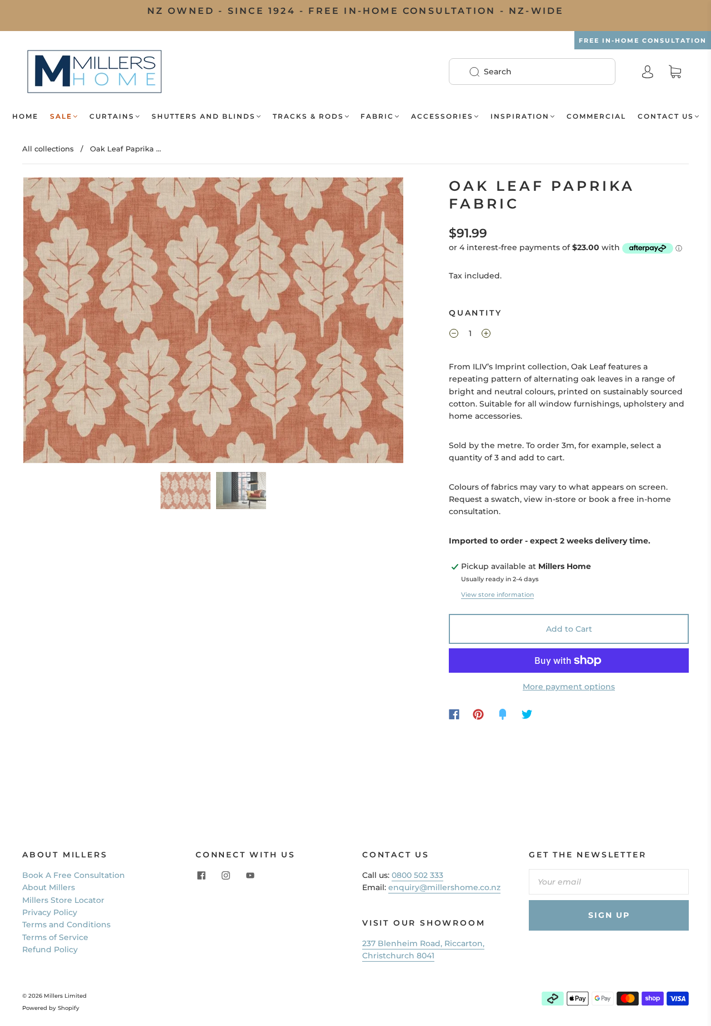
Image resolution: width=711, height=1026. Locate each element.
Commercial (596, 116)
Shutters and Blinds (204, 116)
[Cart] (675, 72)
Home (25, 116)
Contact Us (666, 116)
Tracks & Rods (308, 116)
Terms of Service (55, 937)
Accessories (442, 116)
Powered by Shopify (50, 1008)
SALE (61, 116)
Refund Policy (50, 949)
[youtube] (250, 876)
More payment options (569, 687)
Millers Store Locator (63, 900)
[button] (61, 322)
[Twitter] (527, 714)
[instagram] (225, 876)
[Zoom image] (213, 322)
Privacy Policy (49, 912)
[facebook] (201, 876)
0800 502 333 (417, 875)
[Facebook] (454, 714)
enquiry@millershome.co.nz (444, 887)
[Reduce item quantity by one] (454, 335)
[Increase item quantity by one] (486, 335)
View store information (497, 594)
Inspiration (519, 116)
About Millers (48, 887)
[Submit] (481, 71)
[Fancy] (502, 714)
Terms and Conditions (66, 925)
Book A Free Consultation (73, 875)
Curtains (111, 116)
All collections (48, 148)
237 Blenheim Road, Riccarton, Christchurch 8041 (423, 949)
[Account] (647, 71)
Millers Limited (65, 995)
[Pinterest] (478, 714)
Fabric (377, 116)
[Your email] (609, 882)
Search (498, 72)
